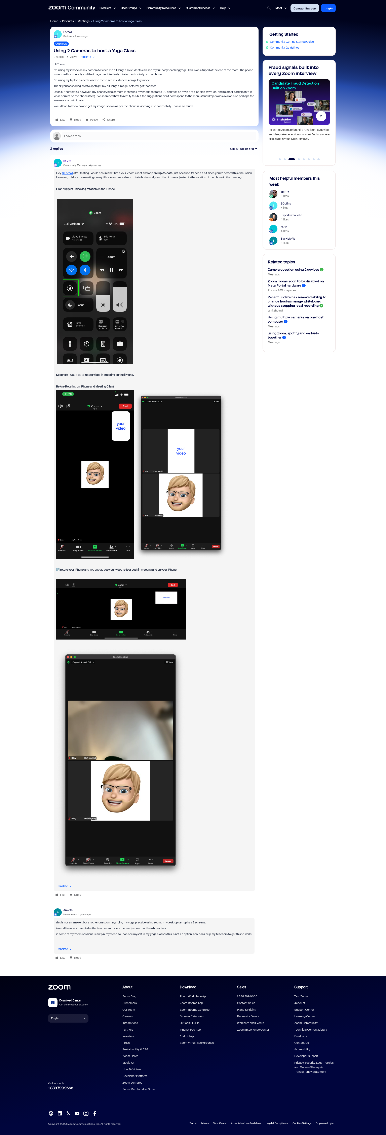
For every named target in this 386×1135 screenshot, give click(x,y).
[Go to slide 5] (304, 159)
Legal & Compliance (277, 1123)
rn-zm (67, 161)
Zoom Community (306, 1023)
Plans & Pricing (246, 1009)
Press (126, 1043)
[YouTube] (77, 1113)
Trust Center (220, 1123)
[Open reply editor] (154, 136)
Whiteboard (275, 310)
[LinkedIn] (59, 1113)
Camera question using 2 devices (293, 269)
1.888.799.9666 (60, 1088)
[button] (87, 57)
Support (301, 987)
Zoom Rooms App (191, 1003)
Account (299, 1003)
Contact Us (301, 1043)
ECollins (286, 203)
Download (188, 987)
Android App (187, 1036)
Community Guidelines (284, 47)
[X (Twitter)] (68, 1113)
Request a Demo (248, 1016)
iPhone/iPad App (190, 1029)
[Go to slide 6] (309, 159)
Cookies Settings (302, 1123)
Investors (128, 1036)
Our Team (128, 1009)
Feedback (300, 1036)
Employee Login (325, 1123)
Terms (193, 1123)
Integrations (130, 1023)
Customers (129, 1003)
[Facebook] (94, 1113)
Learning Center (304, 1016)
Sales (241, 987)
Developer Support (306, 1056)
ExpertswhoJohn (291, 215)
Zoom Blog (129, 996)
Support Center (304, 1009)
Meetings (83, 21)
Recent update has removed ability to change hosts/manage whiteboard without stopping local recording (297, 301)
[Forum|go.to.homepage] (71, 8)
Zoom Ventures (132, 1082)
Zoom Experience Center (253, 1029)
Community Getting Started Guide (292, 42)
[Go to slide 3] (290, 159)
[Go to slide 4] (297, 159)
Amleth (68, 910)
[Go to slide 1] (280, 159)
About (127, 987)
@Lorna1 (67, 173)
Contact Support (305, 8)
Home (54, 21)
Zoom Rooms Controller (195, 1009)
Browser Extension (191, 1016)
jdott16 (285, 192)
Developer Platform (134, 1076)
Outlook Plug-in (189, 1023)
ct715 (284, 227)
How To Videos (131, 1069)
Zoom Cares (130, 1056)
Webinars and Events (250, 1023)
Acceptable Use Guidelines (246, 1123)
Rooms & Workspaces (282, 290)
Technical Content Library (310, 1029)
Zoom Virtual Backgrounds (197, 1043)
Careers (127, 1016)
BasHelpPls (288, 238)
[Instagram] (85, 1113)
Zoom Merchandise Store (138, 1089)
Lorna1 (67, 32)
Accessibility (302, 1049)
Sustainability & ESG (135, 1049)
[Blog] (50, 1113)
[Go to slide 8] (318, 159)
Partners (127, 1029)
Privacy (205, 1123)
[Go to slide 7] (313, 159)
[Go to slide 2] (284, 159)
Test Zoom (301, 996)
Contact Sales (246, 1003)
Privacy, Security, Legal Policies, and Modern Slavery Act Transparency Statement (314, 1067)
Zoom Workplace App (193, 996)
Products (68, 21)
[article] (154, 528)
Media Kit (128, 1062)
